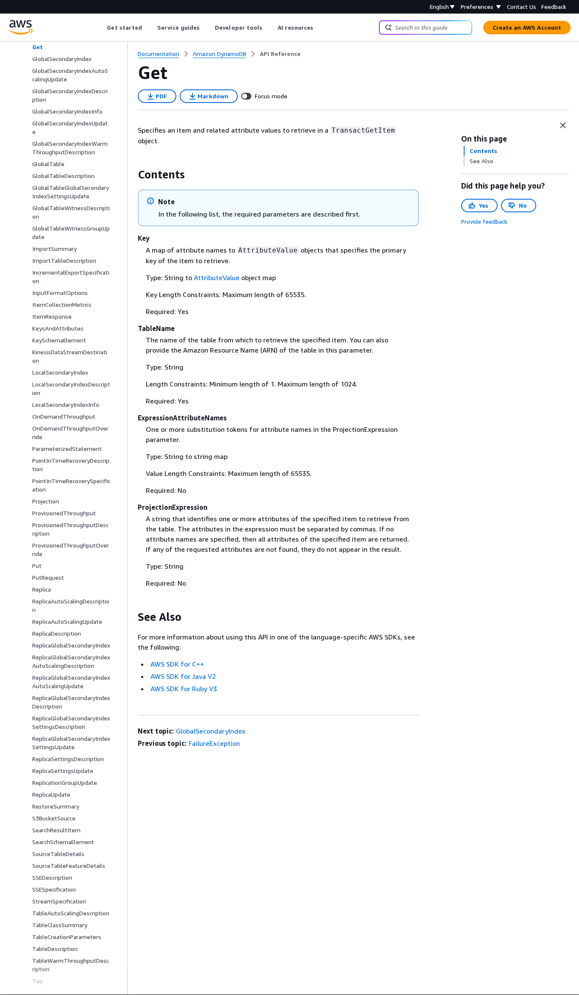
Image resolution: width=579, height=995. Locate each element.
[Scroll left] (100, 27)
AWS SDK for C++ (177, 664)
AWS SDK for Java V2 (183, 676)
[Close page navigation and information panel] (563, 125)
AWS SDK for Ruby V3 (183, 688)
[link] (280, 54)
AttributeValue (216, 277)
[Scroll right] (320, 27)
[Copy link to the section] (131, 174)
